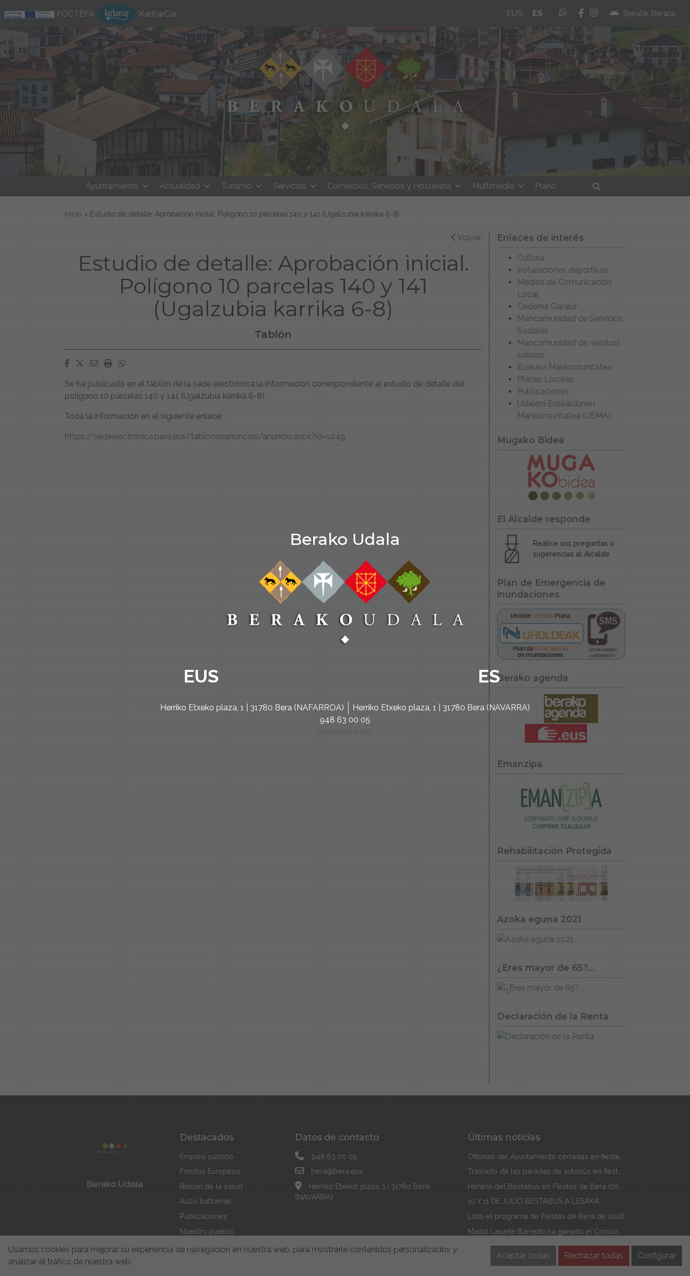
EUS (201, 676)
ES (489, 676)
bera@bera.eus (345, 732)
